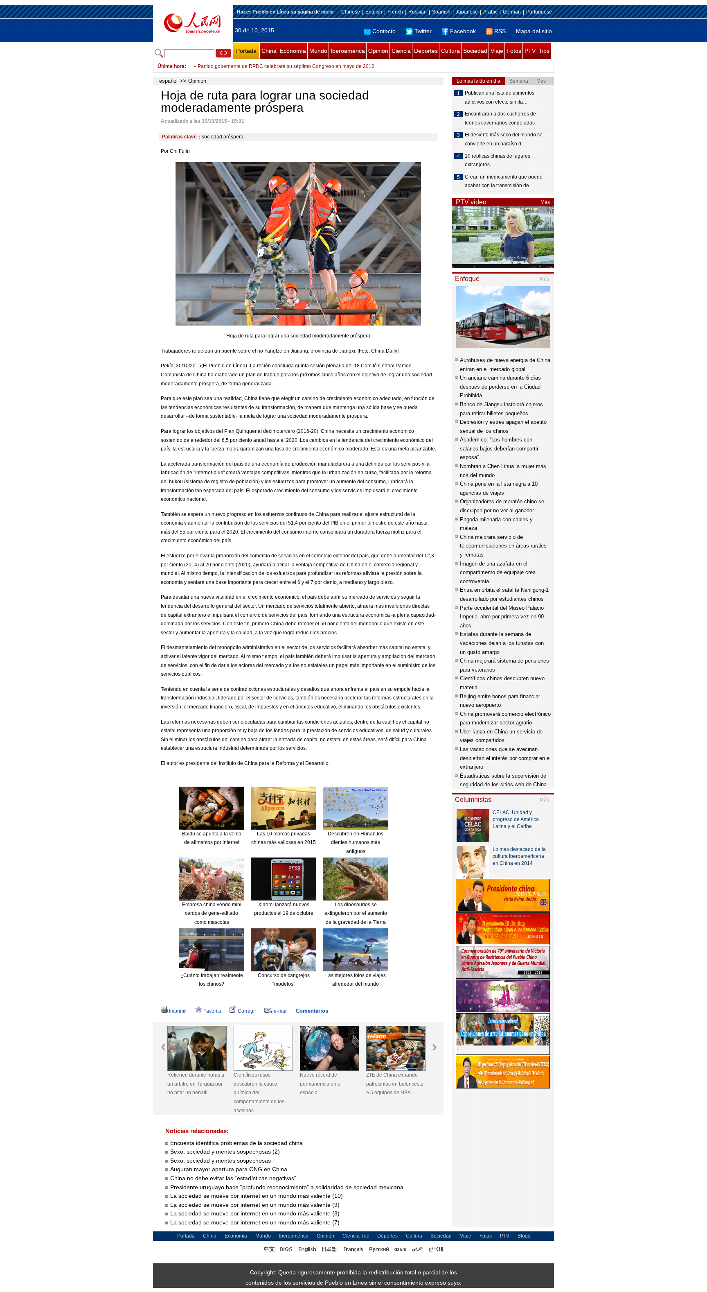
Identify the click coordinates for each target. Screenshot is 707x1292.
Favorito (212, 1011)
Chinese (350, 12)
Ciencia (401, 51)
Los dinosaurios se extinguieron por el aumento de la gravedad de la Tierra (355, 913)
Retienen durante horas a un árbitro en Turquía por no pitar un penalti (195, 1083)
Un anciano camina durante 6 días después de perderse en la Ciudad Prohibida (500, 386)
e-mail (281, 1011)
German (512, 12)
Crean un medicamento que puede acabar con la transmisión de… (504, 181)
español (168, 81)
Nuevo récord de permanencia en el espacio (321, 1083)
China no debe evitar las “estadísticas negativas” (233, 1178)
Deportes (426, 51)
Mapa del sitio (534, 31)
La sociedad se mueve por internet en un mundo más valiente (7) (255, 1222)
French (395, 12)
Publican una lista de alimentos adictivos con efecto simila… (499, 97)
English (373, 12)
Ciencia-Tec (355, 1236)
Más (545, 202)
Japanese (467, 12)
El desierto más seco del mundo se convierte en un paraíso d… (504, 139)
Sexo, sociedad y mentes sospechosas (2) (225, 1151)
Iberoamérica (348, 51)
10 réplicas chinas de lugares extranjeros (497, 160)
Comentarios (312, 1011)
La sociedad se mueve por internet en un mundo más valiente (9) (255, 1204)
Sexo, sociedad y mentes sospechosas (220, 1160)
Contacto (384, 31)
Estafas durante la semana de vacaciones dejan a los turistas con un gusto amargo (502, 643)
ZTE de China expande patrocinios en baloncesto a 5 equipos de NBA (394, 1083)
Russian (417, 12)
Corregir (247, 1011)
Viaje (497, 51)
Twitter (423, 31)
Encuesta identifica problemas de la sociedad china (236, 1143)
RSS (500, 31)
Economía (293, 51)
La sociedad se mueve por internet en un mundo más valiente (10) (256, 1195)
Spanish (441, 12)
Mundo (318, 51)
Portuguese (539, 12)
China (269, 51)
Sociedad (475, 51)
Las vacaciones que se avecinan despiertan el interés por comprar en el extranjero (505, 758)
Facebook (463, 31)
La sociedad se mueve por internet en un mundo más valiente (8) (255, 1213)
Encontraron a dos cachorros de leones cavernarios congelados (500, 118)
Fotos (514, 51)
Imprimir (178, 1011)
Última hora (171, 66)
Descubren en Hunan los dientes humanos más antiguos (355, 842)
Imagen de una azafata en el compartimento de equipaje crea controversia (498, 572)
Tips (544, 51)
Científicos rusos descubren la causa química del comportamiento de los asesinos (259, 1092)
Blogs (524, 1236)
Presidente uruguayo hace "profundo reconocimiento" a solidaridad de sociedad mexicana (286, 1187)
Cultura (450, 51)
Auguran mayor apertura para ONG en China (228, 1169)
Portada (246, 51)
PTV (530, 51)
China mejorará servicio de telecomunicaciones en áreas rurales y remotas (503, 546)
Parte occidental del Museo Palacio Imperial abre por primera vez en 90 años (502, 617)
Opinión (378, 51)
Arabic (490, 12)
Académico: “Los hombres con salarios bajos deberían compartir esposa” (499, 448)
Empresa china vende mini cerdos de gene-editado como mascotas (211, 913)
